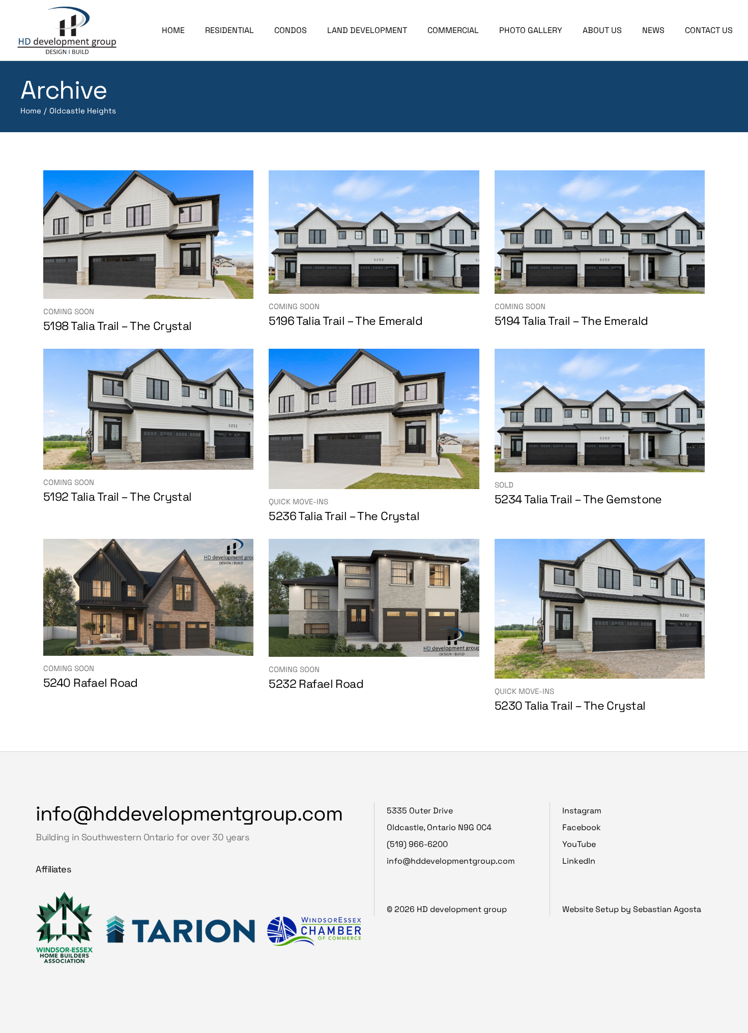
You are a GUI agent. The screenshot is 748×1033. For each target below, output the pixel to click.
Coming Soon (68, 311)
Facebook (581, 827)
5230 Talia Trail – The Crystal (570, 705)
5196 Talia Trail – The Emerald (345, 320)
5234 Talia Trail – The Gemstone (578, 499)
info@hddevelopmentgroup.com (189, 814)
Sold (504, 485)
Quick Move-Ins (298, 501)
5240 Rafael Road (90, 682)
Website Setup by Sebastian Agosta (631, 909)
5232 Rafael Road (316, 683)
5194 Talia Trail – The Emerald (571, 320)
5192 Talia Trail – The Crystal (117, 496)
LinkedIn (578, 861)
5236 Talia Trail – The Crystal (344, 516)
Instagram (581, 810)
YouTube (579, 844)
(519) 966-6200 (417, 844)
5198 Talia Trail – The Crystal (117, 325)
